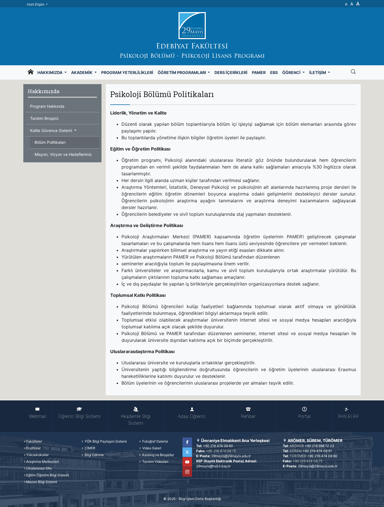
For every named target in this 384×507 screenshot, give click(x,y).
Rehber (248, 416)
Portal (304, 416)
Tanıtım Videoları (154, 461)
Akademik (82, 72)
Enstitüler (33, 448)
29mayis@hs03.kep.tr (213, 466)
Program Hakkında (47, 106)
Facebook (187, 442)
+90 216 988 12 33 (319, 446)
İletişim (318, 72)
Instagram (187, 472)
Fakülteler (34, 441)
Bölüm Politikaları (50, 142)
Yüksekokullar (37, 455)
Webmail (37, 416)
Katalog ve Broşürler (157, 455)
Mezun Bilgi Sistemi (41, 482)
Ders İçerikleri (230, 72)
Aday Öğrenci (192, 416)
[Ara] (353, 72)
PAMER (259, 72)
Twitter (187, 452)
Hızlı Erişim (36, 4)
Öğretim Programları (182, 72)
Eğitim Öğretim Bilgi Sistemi (47, 475)
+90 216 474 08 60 (218, 446)
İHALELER (348, 416)
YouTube (187, 462)
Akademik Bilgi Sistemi (136, 419)
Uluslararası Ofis (39, 468)
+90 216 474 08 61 (317, 451)
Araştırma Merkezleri (42, 461)
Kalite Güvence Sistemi (51, 130)
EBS (274, 72)
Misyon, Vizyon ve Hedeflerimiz (63, 154)
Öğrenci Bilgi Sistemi (79, 416)
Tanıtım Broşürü (44, 118)
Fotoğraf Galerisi (154, 441)
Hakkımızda (50, 72)
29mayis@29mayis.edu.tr (231, 456)
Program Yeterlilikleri (127, 72)
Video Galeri (151, 448)
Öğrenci (291, 72)
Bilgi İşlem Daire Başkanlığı (200, 499)
